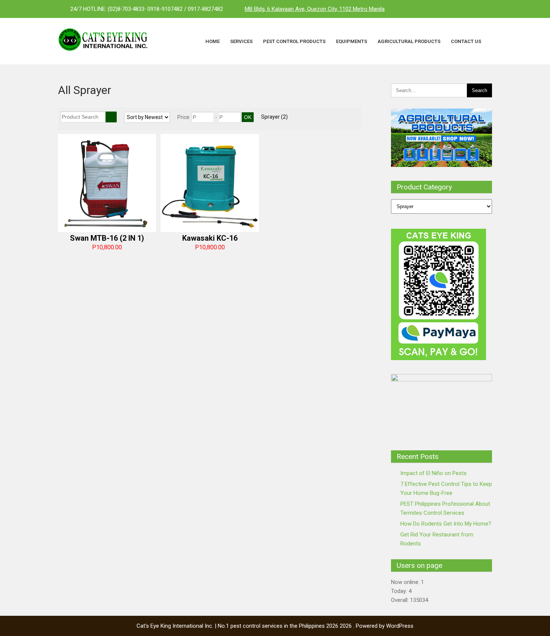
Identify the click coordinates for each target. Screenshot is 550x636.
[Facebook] (454, 8)
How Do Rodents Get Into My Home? (445, 523)
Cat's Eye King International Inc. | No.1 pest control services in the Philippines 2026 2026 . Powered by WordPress (275, 626)
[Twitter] (469, 8)
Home (212, 41)
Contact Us (466, 41)
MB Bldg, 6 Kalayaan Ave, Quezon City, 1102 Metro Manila (315, 9)
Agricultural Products (409, 41)
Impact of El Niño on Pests (433, 473)
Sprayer (274, 117)
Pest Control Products (294, 41)
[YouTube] (484, 8)
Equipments (351, 41)
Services (241, 41)
